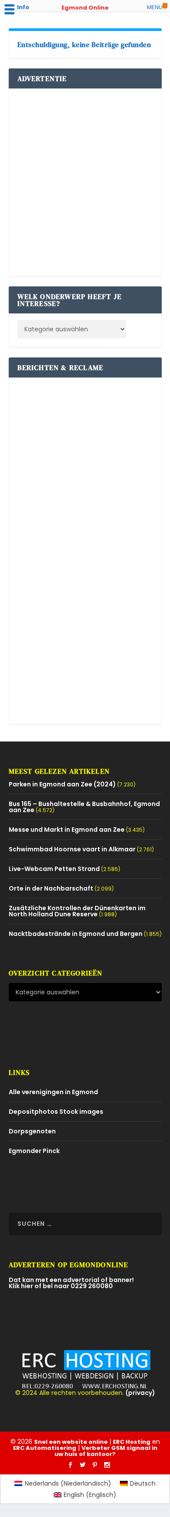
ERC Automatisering (44, 1448)
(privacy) (140, 1392)
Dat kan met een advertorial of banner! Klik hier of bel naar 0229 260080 (71, 1283)
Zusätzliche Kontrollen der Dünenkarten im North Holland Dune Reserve (77, 911)
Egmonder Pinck (34, 1150)
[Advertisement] (85, 182)
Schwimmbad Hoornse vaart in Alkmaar (72, 849)
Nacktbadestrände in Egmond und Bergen (76, 933)
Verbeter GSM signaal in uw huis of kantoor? (105, 1451)
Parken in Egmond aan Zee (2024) (62, 784)
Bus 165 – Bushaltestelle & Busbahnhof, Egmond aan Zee (84, 806)
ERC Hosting (131, 1442)
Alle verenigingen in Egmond (53, 1092)
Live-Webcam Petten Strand (54, 868)
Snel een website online (71, 1442)
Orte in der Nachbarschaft (51, 888)
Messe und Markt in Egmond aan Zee (67, 829)
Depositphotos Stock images (56, 1111)
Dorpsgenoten (32, 1131)
